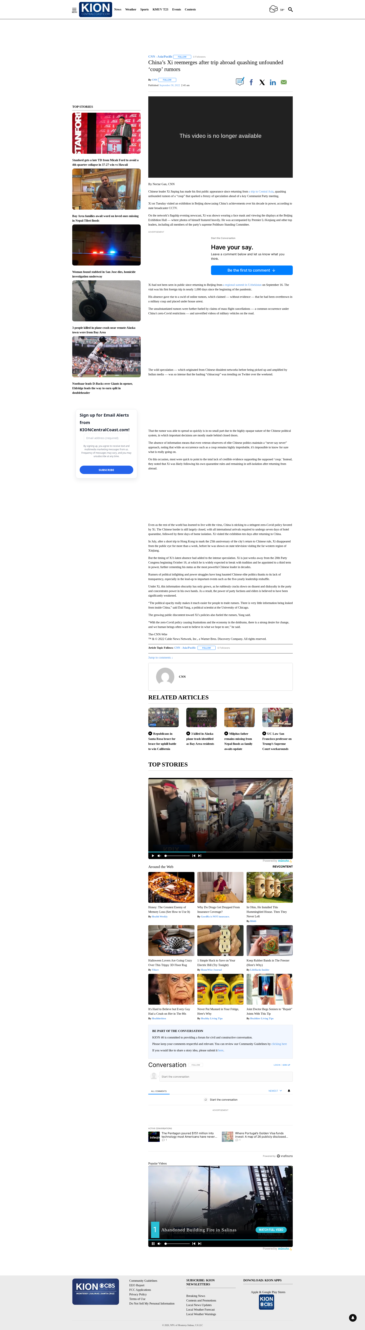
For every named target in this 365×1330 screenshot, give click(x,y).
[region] (220, 1110)
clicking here (279, 1043)
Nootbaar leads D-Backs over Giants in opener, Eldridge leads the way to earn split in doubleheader (102, 388)
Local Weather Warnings (201, 1314)
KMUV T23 (160, 9)
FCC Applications (140, 1289)
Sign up (286, 1065)
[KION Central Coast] (95, 9)
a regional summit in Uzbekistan (242, 284)
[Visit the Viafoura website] (285, 1156)
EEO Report (136, 1285)
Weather (130, 9)
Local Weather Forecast (200, 1309)
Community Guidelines (143, 1280)
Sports (144, 9)
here (220, 1050)
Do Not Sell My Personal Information (152, 1303)
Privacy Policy (138, 1294)
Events (176, 9)
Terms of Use (137, 1299)
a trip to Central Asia (261, 191)
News (117, 9)
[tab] (159, 1091)
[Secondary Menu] (77, 9)
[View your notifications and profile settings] (289, 1091)
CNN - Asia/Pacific (185, 647)
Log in (277, 1065)
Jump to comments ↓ (160, 657)
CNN (154, 79)
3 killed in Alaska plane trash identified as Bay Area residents (200, 738)
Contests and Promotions (201, 1300)
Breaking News (195, 1296)
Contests (190, 9)
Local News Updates (199, 1305)
